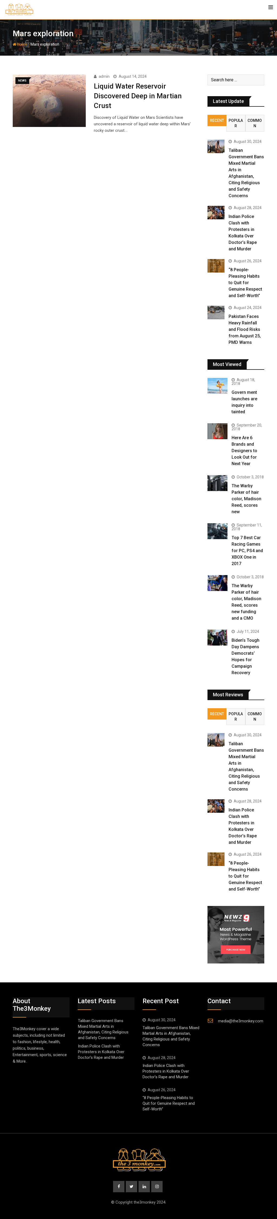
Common (255, 123)
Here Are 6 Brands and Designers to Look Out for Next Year (244, 450)
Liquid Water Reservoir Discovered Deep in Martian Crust (138, 96)
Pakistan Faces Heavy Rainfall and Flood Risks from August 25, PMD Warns (245, 329)
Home (21, 44)
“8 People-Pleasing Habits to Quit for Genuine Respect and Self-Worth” (245, 282)
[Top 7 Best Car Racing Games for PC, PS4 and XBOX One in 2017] (217, 531)
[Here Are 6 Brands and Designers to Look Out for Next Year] (217, 431)
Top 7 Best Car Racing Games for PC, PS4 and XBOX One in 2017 (247, 550)
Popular (236, 123)
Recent (217, 120)
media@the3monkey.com (240, 1021)
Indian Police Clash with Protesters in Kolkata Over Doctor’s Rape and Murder (101, 1052)
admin (104, 76)
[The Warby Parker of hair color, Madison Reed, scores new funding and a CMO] (217, 583)
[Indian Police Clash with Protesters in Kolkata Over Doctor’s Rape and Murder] (216, 212)
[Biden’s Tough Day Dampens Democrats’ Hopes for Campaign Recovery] (217, 638)
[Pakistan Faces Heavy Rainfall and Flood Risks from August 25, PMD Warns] (216, 312)
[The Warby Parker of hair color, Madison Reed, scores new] (217, 483)
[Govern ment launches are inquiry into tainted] (217, 386)
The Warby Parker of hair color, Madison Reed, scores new (246, 498)
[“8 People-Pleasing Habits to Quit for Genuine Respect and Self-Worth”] (216, 266)
